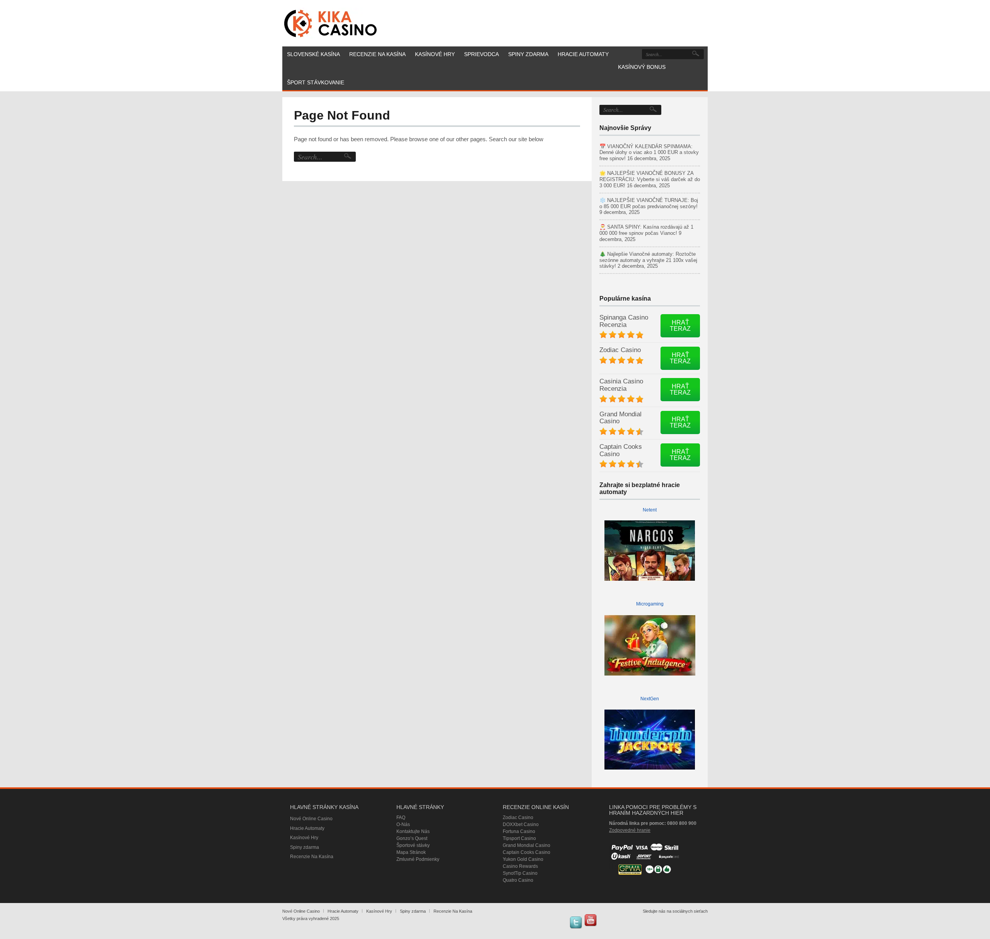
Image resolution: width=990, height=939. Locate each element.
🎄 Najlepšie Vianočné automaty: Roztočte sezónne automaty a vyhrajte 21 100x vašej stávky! (648, 260)
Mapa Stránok (411, 852)
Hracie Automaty (307, 828)
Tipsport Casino (519, 838)
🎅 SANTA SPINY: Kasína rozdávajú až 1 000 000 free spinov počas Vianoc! (646, 230)
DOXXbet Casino (521, 824)
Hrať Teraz (680, 325)
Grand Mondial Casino (620, 417)
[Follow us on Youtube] (590, 920)
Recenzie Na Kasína (311, 856)
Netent (650, 510)
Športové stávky (413, 845)
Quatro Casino (518, 880)
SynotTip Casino (520, 873)
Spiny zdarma (304, 847)
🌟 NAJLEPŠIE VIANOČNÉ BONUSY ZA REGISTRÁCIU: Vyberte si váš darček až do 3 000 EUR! (649, 179)
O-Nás (403, 824)
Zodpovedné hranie (629, 830)
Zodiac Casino (620, 350)
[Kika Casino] (330, 23)
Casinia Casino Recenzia (621, 385)
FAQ (400, 817)
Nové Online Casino (311, 818)
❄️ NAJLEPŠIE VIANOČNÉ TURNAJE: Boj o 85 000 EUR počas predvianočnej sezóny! (648, 203)
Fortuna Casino (519, 831)
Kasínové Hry (304, 837)
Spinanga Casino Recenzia (623, 321)
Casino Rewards (520, 866)
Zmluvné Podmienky (417, 859)
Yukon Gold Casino (523, 859)
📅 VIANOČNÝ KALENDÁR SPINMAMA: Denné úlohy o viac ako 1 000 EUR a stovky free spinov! (649, 153)
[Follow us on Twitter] (576, 922)
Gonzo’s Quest (411, 838)
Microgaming (650, 604)
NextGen (649, 698)
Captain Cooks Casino (620, 450)
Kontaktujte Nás (413, 831)
